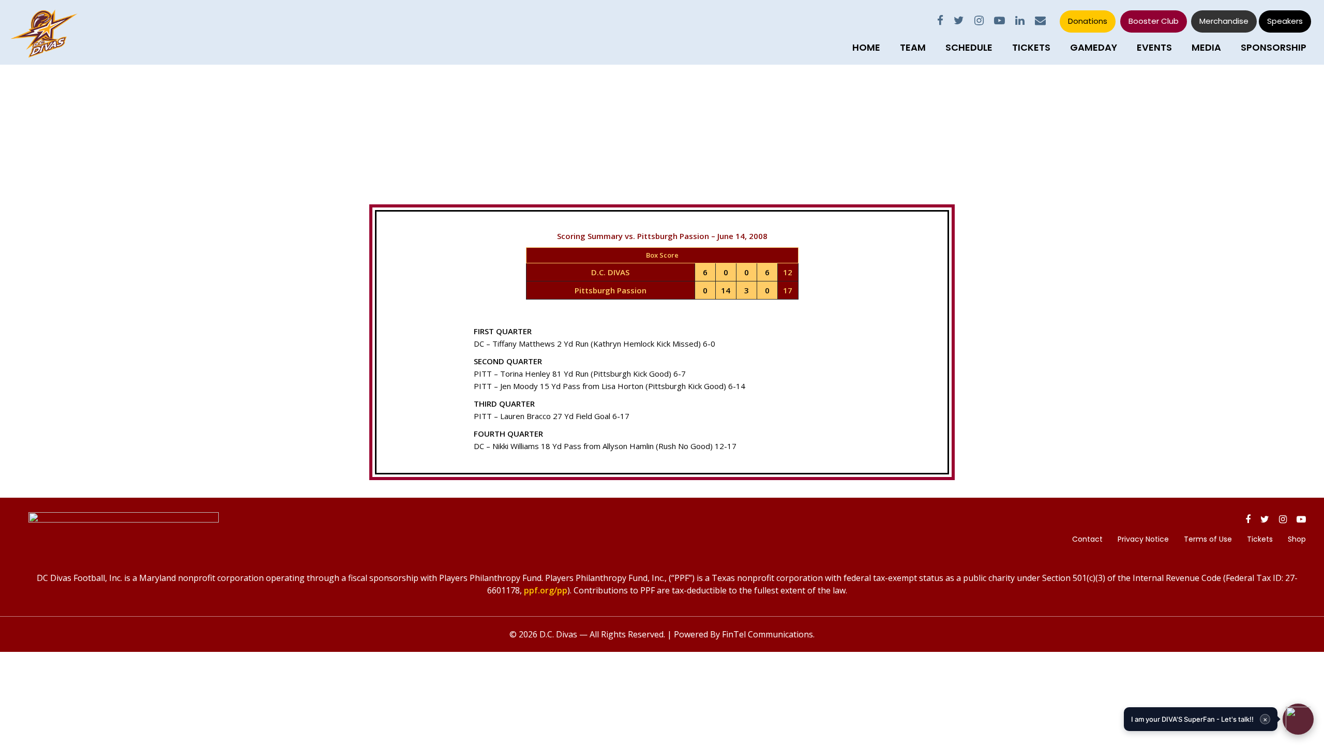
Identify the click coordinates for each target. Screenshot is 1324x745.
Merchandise (1223, 21)
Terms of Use (1208, 539)
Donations (1087, 21)
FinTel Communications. (768, 634)
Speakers (1285, 21)
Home (866, 47)
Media (1206, 47)
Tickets (1031, 47)
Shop (1297, 539)
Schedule (968, 47)
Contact (1087, 539)
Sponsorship (1273, 47)
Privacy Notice (1143, 539)
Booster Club (1154, 21)
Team (913, 47)
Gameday (1093, 47)
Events (1154, 47)
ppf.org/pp (545, 590)
